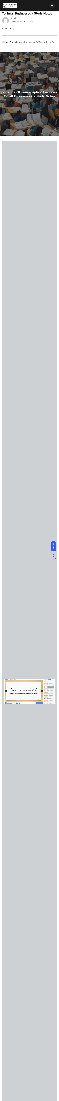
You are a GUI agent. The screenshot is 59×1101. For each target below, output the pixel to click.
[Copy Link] (14, 28)
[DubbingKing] (10, 5)
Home (5, 42)
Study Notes (16, 42)
